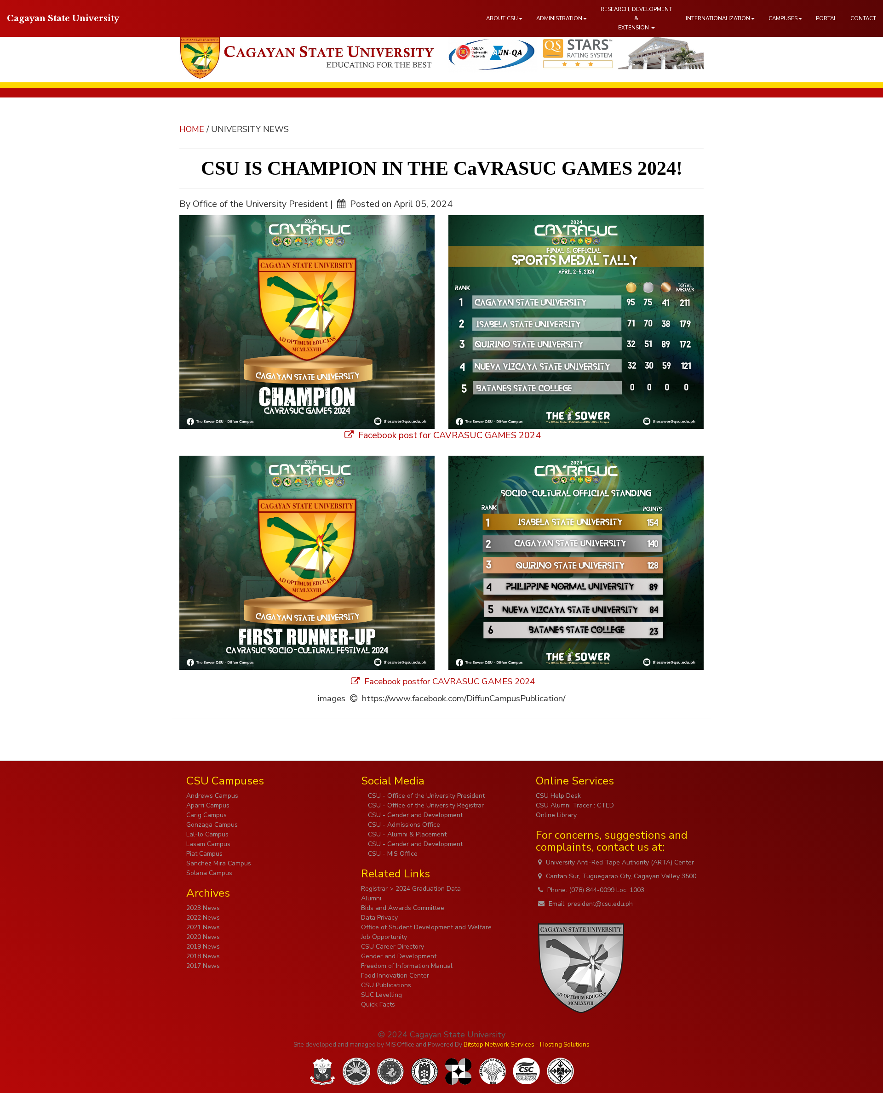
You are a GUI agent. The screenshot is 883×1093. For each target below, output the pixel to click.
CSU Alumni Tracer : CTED (575, 805)
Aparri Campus (207, 805)
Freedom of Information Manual (407, 965)
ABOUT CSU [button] (502, 18)
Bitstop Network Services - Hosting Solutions (527, 1044)
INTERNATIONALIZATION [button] (718, 18)
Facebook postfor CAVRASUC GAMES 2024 (448, 681)
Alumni (371, 898)
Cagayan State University (63, 18)
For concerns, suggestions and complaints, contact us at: (612, 841)
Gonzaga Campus (212, 824)
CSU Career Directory (392, 946)
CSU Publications (386, 985)
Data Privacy (379, 917)
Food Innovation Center (395, 975)
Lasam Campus (208, 844)
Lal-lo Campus (207, 834)
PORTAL (826, 18)
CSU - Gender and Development (414, 815)
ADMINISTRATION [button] (559, 18)
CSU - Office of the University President (425, 795)
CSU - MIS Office (392, 853)
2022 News (203, 917)
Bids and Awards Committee (402, 908)
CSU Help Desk (558, 795)
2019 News (203, 946)
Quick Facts (378, 1004)
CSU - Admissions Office (403, 824)
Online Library (556, 815)
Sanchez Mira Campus (218, 863)
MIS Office (399, 1044)
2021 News (203, 927)
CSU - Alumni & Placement (406, 834)
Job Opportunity (384, 937)
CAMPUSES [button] (782, 18)
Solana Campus (209, 873)
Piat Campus (204, 853)
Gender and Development (398, 956)
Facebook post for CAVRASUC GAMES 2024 (448, 435)
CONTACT (863, 18)
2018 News (203, 956)
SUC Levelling (381, 994)
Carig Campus (206, 815)
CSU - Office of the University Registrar (425, 805)
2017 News (203, 965)
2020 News (203, 937)
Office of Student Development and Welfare (426, 927)
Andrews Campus (212, 795)
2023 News (203, 908)
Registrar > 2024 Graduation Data (411, 888)
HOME (191, 129)
